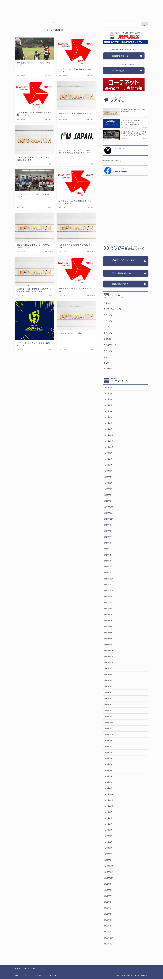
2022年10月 (109, 663)
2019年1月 (108, 932)
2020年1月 (108, 860)
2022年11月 (109, 657)
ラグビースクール (51, 975)
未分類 (106, 363)
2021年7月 (108, 752)
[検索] (144, 24)
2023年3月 (108, 633)
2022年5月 (108, 692)
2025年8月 (108, 459)
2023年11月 (109, 585)
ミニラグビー (109, 321)
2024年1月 (108, 573)
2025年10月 (109, 447)
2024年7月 (108, 537)
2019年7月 (108, 896)
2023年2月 (108, 639)
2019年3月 (108, 920)
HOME (17, 968)
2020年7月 (108, 824)
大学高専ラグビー (111, 345)
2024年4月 (108, 555)
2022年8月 (108, 675)
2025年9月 (108, 453)
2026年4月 (108, 411)
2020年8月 (108, 818)
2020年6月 (108, 830)
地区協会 (107, 339)
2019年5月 (108, 908)
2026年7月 (108, 393)
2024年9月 (108, 525)
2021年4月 (108, 770)
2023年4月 (108, 627)
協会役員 (37, 975)
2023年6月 (108, 615)
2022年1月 (108, 716)
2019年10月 (109, 878)
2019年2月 (108, 926)
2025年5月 (108, 477)
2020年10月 (109, 806)
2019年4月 (108, 914)
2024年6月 (108, 543)
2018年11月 (109, 944)
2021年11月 (109, 728)
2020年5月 (108, 836)
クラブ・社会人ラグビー (114, 309)
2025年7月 (108, 465)
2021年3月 (108, 776)
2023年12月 (109, 579)
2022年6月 (108, 686)
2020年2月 (108, 854)
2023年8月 (108, 603)
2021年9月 (108, 740)
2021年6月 (108, 758)
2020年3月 (108, 848)
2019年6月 (108, 902)
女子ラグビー (109, 351)
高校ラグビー (109, 369)
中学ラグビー (109, 333)
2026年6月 (108, 399)
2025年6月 (108, 471)
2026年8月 (108, 387)
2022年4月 (108, 699)
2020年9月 (108, 812)
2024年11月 (109, 513)
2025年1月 (108, 501)
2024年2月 (108, 567)
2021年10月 (109, 734)
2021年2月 (108, 782)
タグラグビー (109, 315)
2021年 (26, 968)
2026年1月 (108, 429)
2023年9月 (108, 597)
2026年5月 (108, 405)
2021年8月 (108, 746)
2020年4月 (108, 842)
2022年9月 (108, 668)
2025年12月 (109, 435)
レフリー (107, 327)
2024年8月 (108, 531)
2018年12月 (109, 938)
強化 (105, 357)
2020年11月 (109, 800)
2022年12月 (109, 651)
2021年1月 (108, 788)
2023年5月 (108, 621)
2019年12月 (109, 866)
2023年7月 (108, 609)
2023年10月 (109, 591)
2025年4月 (108, 483)
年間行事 (27, 975)
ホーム (17, 975)
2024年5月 (108, 549)
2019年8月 (108, 890)
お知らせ (107, 303)
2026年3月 (108, 417)
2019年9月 (108, 884)
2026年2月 (108, 423)
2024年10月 (109, 519)
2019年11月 (109, 872)
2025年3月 (108, 489)
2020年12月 (109, 794)
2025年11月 (109, 441)
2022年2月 (108, 710)
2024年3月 (108, 561)
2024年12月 (109, 507)
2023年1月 (108, 645)
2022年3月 (108, 704)
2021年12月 (109, 722)
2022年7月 (108, 681)
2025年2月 (108, 495)
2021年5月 (108, 764)
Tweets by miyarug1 (113, 160)
